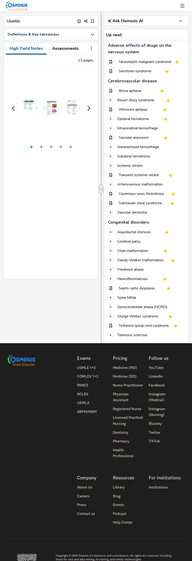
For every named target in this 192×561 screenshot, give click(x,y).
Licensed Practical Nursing (128, 420)
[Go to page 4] (61, 147)
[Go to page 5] (71, 147)
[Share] (86, 21)
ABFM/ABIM (87, 411)
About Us (84, 487)
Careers (83, 496)
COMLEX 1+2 (87, 376)
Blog (116, 496)
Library (119, 487)
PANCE (82, 385)
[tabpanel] (51, 167)
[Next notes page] (88, 108)
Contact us (86, 513)
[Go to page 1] (31, 147)
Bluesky (155, 423)
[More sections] (91, 48)
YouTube (156, 367)
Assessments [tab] (65, 48)
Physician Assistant (121, 397)
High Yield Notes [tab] (26, 48)
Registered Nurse (127, 408)
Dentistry (120, 432)
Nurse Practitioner (128, 385)
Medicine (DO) (125, 376)
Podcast (119, 513)
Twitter (154, 432)
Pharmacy (121, 441)
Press (81, 504)
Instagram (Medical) (157, 397)
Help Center (123, 522)
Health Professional (123, 453)
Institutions (158, 487)
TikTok (154, 441)
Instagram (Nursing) (157, 411)
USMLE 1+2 (86, 367)
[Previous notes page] (13, 108)
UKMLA (83, 402)
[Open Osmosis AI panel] (180, 21)
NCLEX (83, 394)
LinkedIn (156, 376)
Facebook (157, 385)
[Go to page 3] (51, 147)
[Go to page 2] (41, 147)
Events (118, 504)
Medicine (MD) (125, 367)
